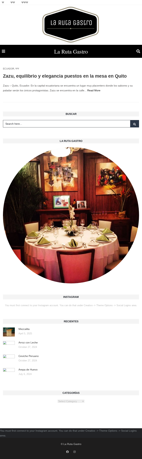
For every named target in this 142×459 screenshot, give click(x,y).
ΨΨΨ (24, 2)
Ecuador (8, 68)
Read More (93, 90)
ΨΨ (13, 2)
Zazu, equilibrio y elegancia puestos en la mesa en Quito (65, 76)
